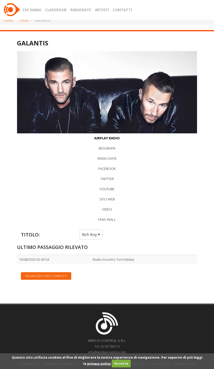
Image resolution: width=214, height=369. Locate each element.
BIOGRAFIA (107, 148)
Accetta (121, 363)
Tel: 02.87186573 (107, 346)
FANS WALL (107, 219)
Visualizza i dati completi (46, 276)
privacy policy (99, 363)
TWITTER (107, 178)
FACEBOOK (107, 168)
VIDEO (107, 209)
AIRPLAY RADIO (107, 138)
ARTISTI (102, 9)
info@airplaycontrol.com (107, 352)
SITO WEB (107, 199)
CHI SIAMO (32, 9)
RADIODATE (80, 9)
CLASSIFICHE (56, 9)
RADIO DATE (107, 158)
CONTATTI (122, 9)
